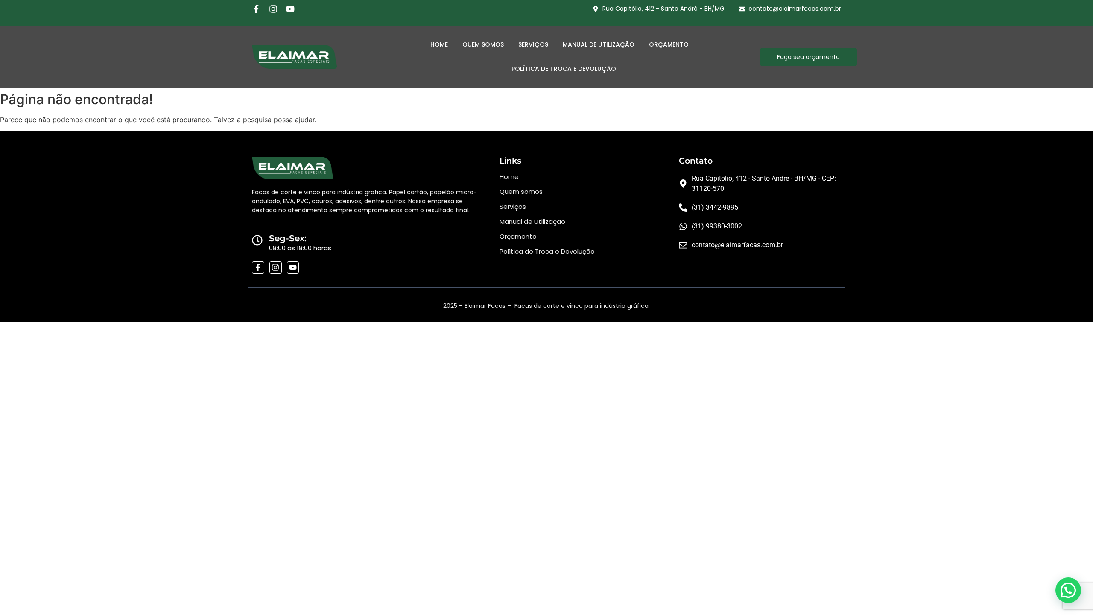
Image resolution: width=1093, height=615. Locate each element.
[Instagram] (273, 9)
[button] (1068, 590)
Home (439, 44)
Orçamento (669, 44)
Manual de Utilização (598, 44)
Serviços (533, 44)
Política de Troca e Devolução (563, 68)
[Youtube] (290, 9)
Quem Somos (483, 44)
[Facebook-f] (256, 9)
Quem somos (521, 191)
